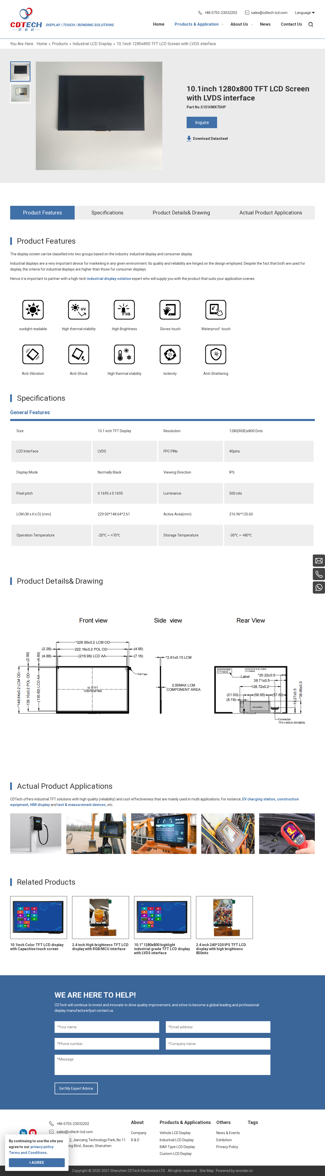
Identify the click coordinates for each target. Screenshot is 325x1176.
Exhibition (224, 1140)
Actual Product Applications (270, 213)
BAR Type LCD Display (177, 1147)
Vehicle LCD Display (175, 1133)
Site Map (207, 1171)
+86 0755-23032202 (221, 13)
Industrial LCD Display (177, 1140)
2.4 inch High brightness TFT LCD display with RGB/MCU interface (100, 947)
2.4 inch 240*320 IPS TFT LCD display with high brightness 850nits (221, 949)
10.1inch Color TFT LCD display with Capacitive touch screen (36, 947)
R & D (135, 1140)
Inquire (202, 122)
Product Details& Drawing (181, 213)
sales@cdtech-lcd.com (269, 13)
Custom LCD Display (176, 1154)
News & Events (228, 1133)
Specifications (107, 213)
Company (139, 1133)
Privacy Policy (227, 1147)
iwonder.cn (244, 1171)
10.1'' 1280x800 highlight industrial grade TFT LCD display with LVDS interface (162, 949)
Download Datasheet (210, 139)
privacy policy (42, 1147)
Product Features (42, 213)
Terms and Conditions (28, 1153)
